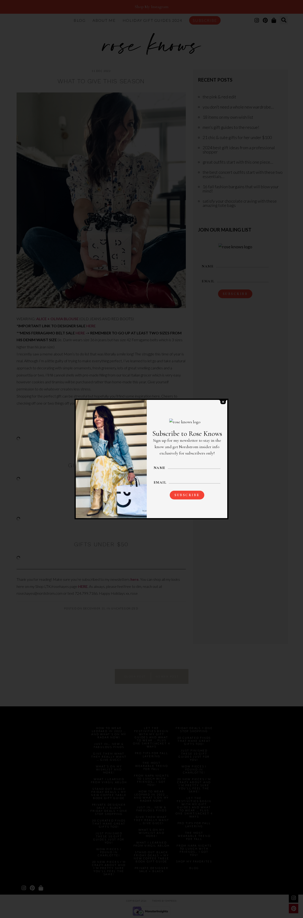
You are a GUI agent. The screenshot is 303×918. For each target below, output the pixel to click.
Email (160, 482)
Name (159, 468)
